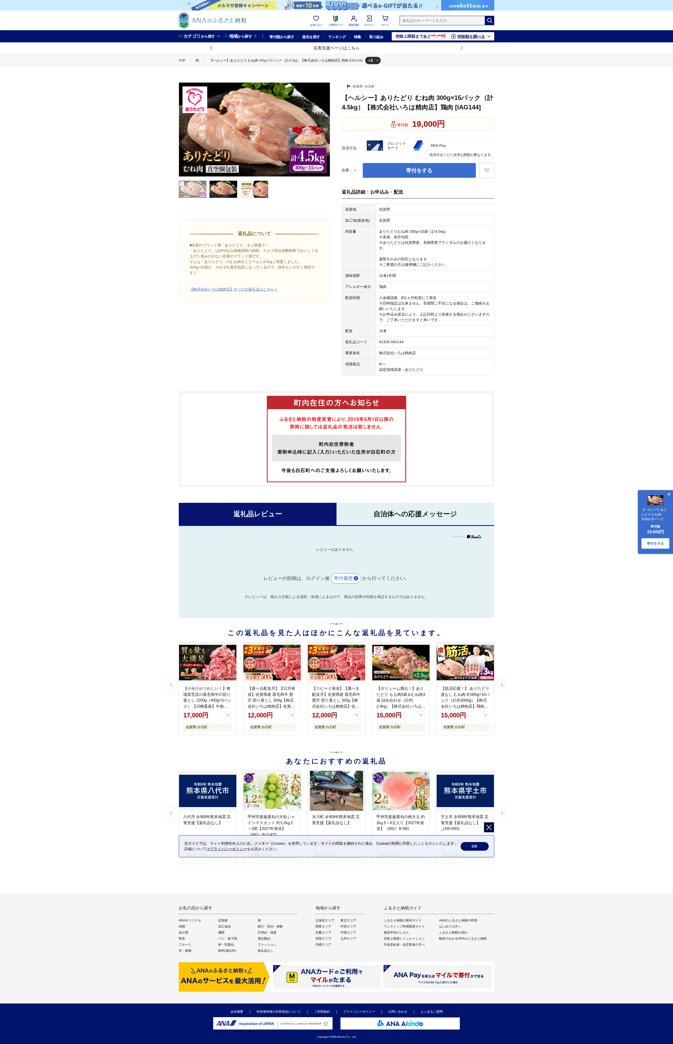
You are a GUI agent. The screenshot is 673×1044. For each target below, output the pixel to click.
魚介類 (183, 932)
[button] (212, 48)
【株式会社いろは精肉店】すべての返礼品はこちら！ (234, 289)
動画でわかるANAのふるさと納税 (463, 938)
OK (475, 846)
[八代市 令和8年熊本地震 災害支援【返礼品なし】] (207, 791)
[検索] (489, 20)
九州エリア (348, 938)
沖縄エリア (323, 944)
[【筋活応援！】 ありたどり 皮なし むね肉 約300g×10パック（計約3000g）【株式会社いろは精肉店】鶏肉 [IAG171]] (465, 662)
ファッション (267, 944)
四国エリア (323, 938)
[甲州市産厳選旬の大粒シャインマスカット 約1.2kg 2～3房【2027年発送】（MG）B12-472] (272, 791)
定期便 (223, 920)
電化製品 (264, 938)
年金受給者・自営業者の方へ (404, 944)
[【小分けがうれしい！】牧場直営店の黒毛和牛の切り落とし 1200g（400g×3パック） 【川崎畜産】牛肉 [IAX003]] (207, 662)
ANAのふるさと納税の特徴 (458, 920)
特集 (357, 37)
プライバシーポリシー (359, 1011)
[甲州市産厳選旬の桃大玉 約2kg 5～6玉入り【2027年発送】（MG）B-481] (401, 791)
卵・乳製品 (226, 944)
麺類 (221, 932)
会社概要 (237, 1011)
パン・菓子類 (227, 938)
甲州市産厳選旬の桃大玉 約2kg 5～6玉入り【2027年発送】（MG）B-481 (400, 822)
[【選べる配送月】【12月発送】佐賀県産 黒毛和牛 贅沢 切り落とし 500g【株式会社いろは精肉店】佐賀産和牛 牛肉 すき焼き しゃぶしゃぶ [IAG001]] (272, 662)
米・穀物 (185, 950)
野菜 (182, 938)
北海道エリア (324, 920)
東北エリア (348, 920)
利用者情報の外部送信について (279, 1011)
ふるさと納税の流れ (453, 932)
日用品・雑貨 (267, 932)
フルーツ (185, 944)
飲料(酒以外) (227, 950)
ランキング (337, 37)
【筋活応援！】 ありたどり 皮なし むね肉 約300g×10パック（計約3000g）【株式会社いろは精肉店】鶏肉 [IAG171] (465, 700)
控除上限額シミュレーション (404, 938)
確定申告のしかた (396, 932)
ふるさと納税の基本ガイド (403, 920)
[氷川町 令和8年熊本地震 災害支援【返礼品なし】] (336, 791)
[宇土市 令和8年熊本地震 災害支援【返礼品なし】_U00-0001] (465, 791)
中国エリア (348, 932)
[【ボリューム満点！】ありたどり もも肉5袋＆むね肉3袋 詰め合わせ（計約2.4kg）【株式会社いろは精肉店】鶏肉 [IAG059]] (401, 662)
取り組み (376, 37)
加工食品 (224, 926)
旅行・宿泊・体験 (270, 926)
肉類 (182, 926)
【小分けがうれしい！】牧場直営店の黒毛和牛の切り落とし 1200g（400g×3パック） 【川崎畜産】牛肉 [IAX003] (207, 700)
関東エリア (323, 926)
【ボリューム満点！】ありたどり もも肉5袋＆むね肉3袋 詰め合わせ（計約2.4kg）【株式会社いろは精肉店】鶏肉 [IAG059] (400, 700)
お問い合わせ (397, 1011)
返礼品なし (265, 950)
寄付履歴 (343, 578)
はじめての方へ (450, 926)
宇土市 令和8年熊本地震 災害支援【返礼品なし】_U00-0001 (464, 822)
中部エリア (348, 926)
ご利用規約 (322, 1011)
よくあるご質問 (432, 1011)
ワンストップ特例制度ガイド (404, 926)
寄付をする (419, 170)
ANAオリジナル (190, 920)
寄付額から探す (281, 37)
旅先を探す (311, 37)
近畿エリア (323, 932)
